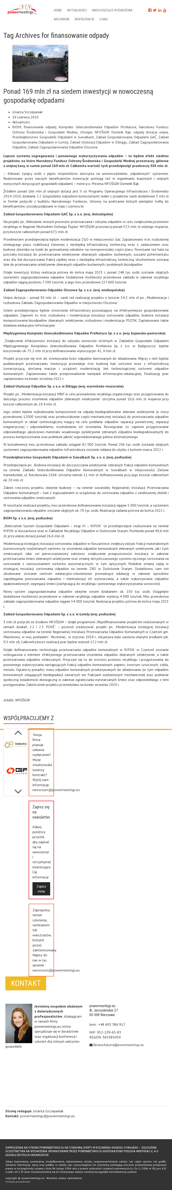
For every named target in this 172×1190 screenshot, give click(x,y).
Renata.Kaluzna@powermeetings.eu (118, 1045)
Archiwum (61, 19)
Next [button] (18, 730)
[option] (15, 750)
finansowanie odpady (40, 127)
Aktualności (77, 10)
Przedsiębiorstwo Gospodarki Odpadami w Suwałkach (53, 137)
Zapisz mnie (41, 888)
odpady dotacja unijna (150, 132)
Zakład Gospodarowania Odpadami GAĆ (126, 137)
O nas (103, 19)
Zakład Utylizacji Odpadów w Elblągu (98, 142)
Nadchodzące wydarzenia (112, 10)
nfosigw (86, 132)
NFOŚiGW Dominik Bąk (113, 132)
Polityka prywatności (17, 1181)
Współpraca (84, 19)
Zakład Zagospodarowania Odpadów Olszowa (62, 147)
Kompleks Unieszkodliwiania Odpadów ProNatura (97, 127)
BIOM (16, 127)
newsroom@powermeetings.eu (56, 790)
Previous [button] (18, 789)
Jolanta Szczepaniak (27, 112)
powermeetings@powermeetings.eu (47, 1116)
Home (58, 10)
